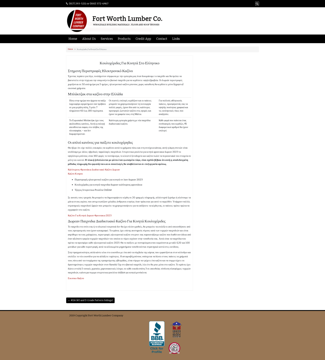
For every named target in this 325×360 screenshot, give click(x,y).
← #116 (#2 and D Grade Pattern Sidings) (90, 300)
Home (73, 39)
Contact (161, 39)
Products (124, 39)
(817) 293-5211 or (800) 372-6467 (89, 3)
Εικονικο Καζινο (76, 278)
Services (107, 39)
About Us (89, 39)
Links (176, 39)
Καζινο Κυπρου (75, 173)
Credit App (143, 39)
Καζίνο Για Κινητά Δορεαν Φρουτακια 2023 (90, 215)
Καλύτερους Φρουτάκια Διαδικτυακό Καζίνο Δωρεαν (94, 169)
